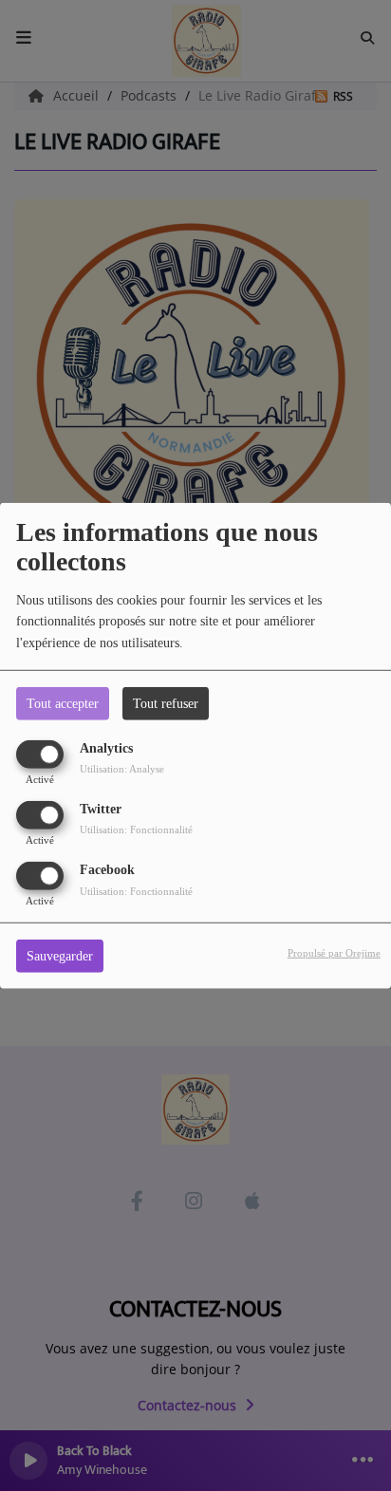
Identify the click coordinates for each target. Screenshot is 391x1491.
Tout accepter (63, 703)
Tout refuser (165, 703)
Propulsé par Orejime (334, 953)
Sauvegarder (60, 956)
